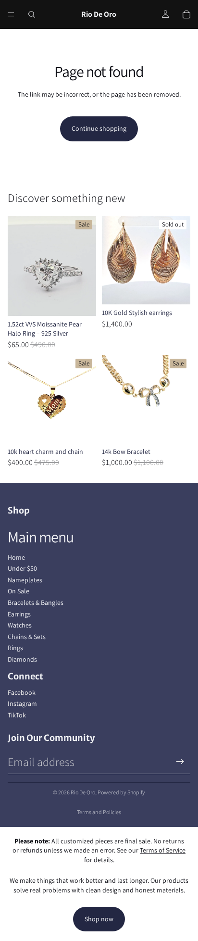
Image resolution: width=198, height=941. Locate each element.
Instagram (22, 703)
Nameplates (25, 580)
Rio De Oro (83, 792)
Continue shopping (99, 128)
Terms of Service (163, 850)
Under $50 (22, 568)
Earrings (19, 614)
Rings (15, 647)
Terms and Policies (99, 812)
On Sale (18, 591)
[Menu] (11, 14)
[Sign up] (180, 762)
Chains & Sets (27, 636)
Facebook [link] (22, 692)
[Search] (31, 14)
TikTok (17, 715)
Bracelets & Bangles (35, 602)
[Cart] (186, 14)
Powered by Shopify (121, 792)
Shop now (99, 919)
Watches (20, 625)
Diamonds (22, 659)
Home (16, 557)
